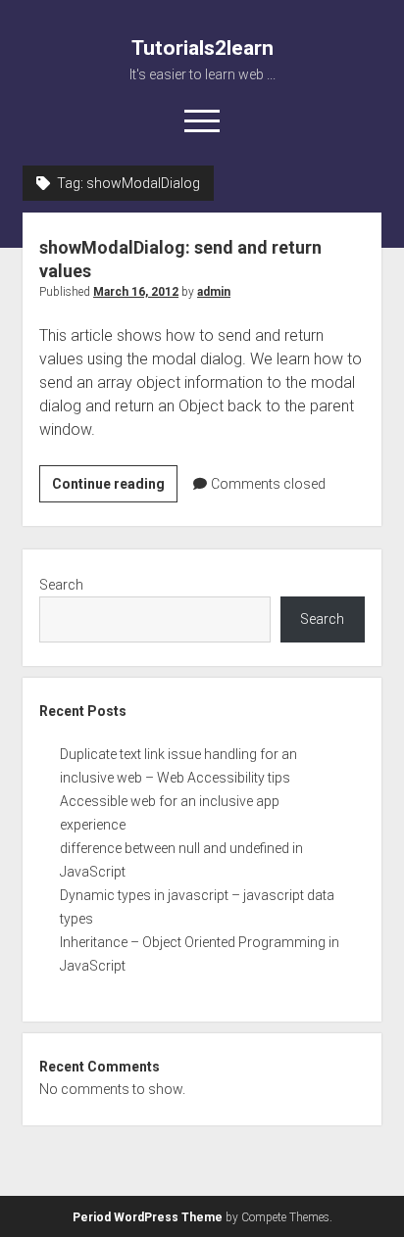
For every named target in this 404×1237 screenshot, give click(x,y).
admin (213, 292)
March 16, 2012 (135, 292)
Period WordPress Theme (148, 1217)
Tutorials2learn (202, 48)
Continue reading (114, 488)
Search (61, 585)
